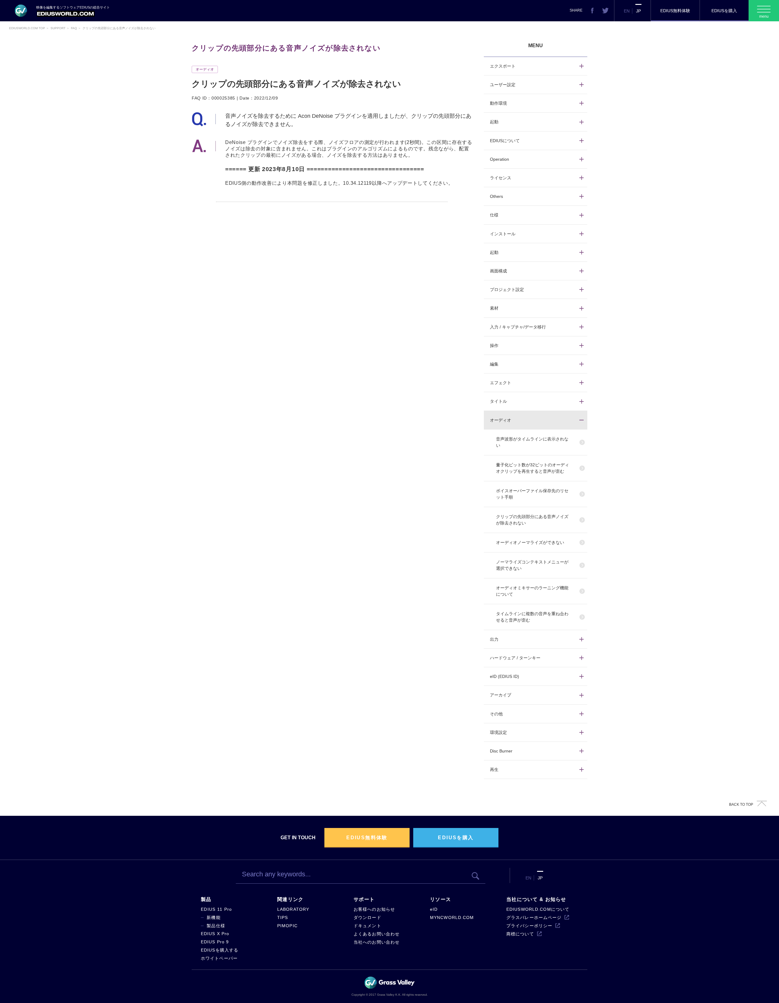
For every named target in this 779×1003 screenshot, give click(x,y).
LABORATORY (293, 909)
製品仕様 (216, 925)
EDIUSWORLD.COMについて (537, 909)
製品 (206, 899)
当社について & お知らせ (536, 899)
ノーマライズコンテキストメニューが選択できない (532, 565)
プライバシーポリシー (529, 925)
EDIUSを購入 (724, 10)
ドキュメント (367, 925)
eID (434, 909)
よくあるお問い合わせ (377, 933)
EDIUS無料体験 (675, 10)
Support (58, 28)
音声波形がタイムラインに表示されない (532, 442)
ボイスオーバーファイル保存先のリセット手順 (532, 494)
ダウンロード (367, 917)
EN (627, 11)
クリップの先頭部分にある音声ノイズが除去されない (532, 519)
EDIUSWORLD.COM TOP (27, 28)
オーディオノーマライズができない (530, 542)
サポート (364, 899)
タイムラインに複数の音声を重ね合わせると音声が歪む (532, 616)
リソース (440, 899)
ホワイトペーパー (219, 958)
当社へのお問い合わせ (377, 942)
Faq (74, 28)
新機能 (214, 917)
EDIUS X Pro (215, 933)
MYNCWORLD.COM (452, 917)
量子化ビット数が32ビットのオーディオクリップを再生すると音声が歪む (532, 468)
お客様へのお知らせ (374, 909)
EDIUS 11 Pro (216, 909)
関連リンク (290, 899)
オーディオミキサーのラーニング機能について (532, 591)
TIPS (282, 917)
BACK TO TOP (741, 804)
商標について (520, 933)
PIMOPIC (287, 925)
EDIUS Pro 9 (215, 941)
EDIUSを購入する (219, 950)
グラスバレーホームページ (533, 917)
